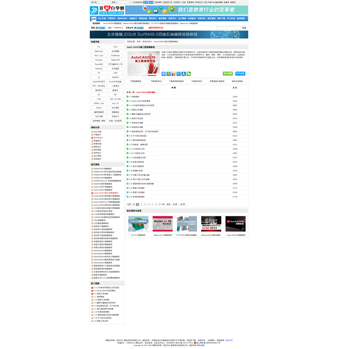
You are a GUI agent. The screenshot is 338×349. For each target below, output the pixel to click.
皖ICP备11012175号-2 (184, 343)
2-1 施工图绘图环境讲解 (104, 309)
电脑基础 (115, 112)
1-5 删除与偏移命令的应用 (104, 303)
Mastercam (99, 51)
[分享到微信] (189, 74)
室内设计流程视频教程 (103, 229)
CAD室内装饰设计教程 (103, 211)
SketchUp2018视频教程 (103, 251)
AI (99, 77)
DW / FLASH (115, 99)
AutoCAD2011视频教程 (103, 190)
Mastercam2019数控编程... (211, 235)
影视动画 (97, 144)
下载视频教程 (135, 81)
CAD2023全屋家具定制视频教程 (107, 217)
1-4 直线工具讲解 (101, 294)
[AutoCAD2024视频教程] (235, 224)
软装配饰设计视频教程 (103, 241)
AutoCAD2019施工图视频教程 (166, 42)
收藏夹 (226, 2)
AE (99, 95)
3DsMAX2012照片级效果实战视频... (108, 172)
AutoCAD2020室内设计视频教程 (107, 199)
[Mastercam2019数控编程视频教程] (211, 224)
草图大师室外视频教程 (103, 248)
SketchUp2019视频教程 (103, 254)
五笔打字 (115, 116)
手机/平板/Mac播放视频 (213, 2)
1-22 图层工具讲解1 (102, 300)
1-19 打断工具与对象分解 (139, 175)
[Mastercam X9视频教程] (162, 224)
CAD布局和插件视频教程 (104, 214)
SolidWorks (115, 56)
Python (99, 108)
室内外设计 (147, 42)
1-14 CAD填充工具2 (137, 153)
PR (115, 95)
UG (99, 47)
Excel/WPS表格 (115, 82)
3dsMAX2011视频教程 (103, 169)
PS (99, 73)
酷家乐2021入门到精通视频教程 (107, 278)
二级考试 (115, 86)
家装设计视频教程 (101, 226)
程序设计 (97, 153)
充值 (184, 2)
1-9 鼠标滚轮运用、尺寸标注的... (107, 306)
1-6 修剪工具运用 (101, 321)
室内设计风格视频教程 (103, 235)
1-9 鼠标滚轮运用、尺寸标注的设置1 (144, 132)
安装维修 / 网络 (99, 121)
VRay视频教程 (99, 220)
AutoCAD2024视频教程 (236, 235)
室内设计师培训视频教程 (104, 232)
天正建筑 (115, 69)
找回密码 (158, 2)
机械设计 (97, 141)
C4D (99, 99)
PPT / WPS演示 (99, 86)
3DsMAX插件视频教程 (103, 184)
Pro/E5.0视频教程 (138, 235)
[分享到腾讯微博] (179, 74)
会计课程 (115, 108)
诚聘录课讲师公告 (156, 28)
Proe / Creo (99, 56)
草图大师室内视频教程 (103, 244)
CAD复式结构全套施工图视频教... (107, 208)
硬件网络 (97, 150)
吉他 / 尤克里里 (115, 121)
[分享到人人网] (184, 74)
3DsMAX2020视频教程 (103, 178)
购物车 (233, 2)
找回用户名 (167, 2)
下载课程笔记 (156, 81)
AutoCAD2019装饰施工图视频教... (107, 196)
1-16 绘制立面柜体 (136, 162)
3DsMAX (115, 77)
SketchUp (98, 69)
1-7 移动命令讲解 (136, 123)
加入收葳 (228, 74)
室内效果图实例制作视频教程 (106, 238)
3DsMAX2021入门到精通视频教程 (107, 181)
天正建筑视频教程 (101, 223)
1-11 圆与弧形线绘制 (137, 140)
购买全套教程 (237, 81)
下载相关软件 (196, 81)
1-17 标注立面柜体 (136, 166)
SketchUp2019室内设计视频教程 (107, 257)
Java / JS (115, 103)
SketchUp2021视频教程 (103, 263)
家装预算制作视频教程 (103, 269)
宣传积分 (177, 2)
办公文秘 (97, 132)
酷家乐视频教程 (100, 275)
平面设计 (97, 135)
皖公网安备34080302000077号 (208, 343)
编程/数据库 (99, 112)
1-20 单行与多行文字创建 (139, 179)
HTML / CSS (99, 103)
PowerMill (99, 64)
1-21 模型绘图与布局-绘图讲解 (106, 315)
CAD (115, 47)
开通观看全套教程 (217, 81)
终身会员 (199, 2)
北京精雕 (115, 51)
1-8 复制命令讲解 (136, 127)
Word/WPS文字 (99, 82)
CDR (115, 73)
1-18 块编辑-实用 (136, 171)
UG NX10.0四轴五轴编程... (187, 235)
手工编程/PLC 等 (115, 64)
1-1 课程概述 (99, 297)
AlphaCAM (115, 60)
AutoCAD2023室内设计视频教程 (107, 205)
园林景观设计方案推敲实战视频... (107, 266)
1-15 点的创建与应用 (137, 158)
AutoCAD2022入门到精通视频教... (107, 202)
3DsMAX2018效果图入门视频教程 (107, 175)
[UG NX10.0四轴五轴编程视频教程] (186, 224)
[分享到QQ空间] (168, 74)
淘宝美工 (99, 90)
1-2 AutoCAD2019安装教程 (104, 291)
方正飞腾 (99, 116)
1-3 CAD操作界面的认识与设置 (106, 288)
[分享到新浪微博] (174, 74)
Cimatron (98, 60)
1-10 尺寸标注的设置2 (103, 318)
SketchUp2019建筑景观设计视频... (107, 260)
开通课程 (190, 2)
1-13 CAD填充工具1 (137, 149)
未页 (168, 204)
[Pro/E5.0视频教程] (138, 224)
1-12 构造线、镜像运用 (138, 145)
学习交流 (240, 74)
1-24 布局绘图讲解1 (102, 312)
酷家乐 (115, 90)
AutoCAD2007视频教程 (103, 187)
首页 (138, 42)
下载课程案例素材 (176, 81)
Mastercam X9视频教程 (163, 235)
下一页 (161, 204)
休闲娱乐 (97, 159)
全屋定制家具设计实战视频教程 (107, 272)
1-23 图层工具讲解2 (137, 192)
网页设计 (97, 147)
